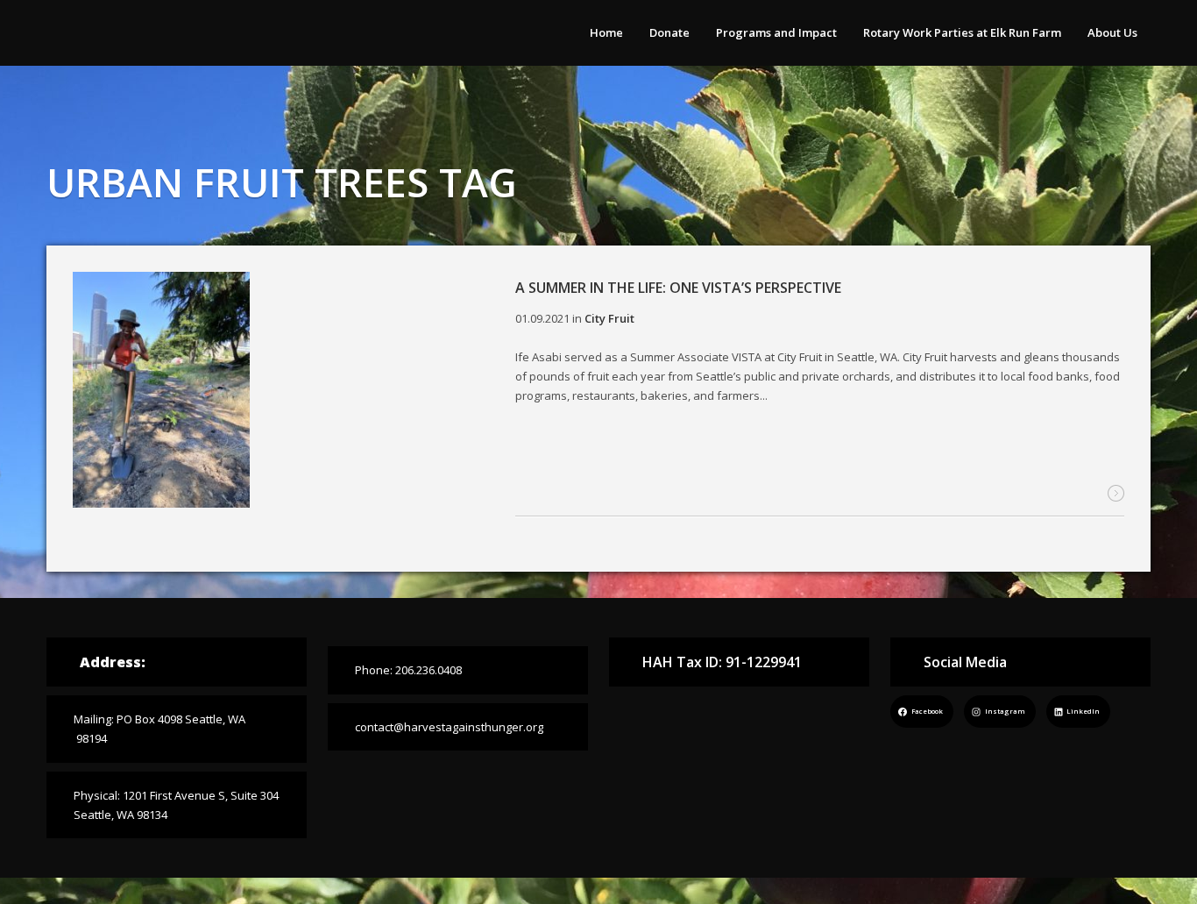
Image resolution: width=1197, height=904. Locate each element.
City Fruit (609, 318)
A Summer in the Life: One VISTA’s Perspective (678, 287)
